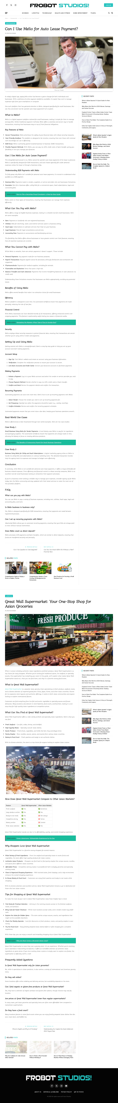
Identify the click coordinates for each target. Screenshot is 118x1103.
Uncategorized (10, 23)
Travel (93, 13)
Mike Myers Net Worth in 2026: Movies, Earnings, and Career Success (102, 146)
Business (25, 13)
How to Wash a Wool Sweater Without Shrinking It (38, 1056)
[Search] (112, 13)
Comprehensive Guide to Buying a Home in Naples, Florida (14, 577)
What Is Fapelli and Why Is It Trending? (24, 1029)
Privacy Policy (66, 1092)
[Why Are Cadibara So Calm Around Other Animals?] (16, 1047)
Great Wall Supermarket (13, 689)
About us (37, 1092)
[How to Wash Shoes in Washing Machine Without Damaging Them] (65, 1047)
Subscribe (108, 5)
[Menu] (6, 13)
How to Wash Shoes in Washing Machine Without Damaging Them (63, 1056)
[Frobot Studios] (59, 5)
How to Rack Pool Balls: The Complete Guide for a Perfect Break (101, 166)
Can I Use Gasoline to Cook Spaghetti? (25, 550)
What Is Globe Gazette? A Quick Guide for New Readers (102, 136)
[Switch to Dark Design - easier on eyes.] (109, 13)
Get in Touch (79, 1092)
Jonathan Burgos (11, 33)
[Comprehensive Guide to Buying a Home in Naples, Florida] (16, 568)
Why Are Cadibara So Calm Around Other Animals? (15, 1056)
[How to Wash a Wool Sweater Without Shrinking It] (41, 1047)
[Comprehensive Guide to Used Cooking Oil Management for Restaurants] (41, 568)
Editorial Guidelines (51, 1092)
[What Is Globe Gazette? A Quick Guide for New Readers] (86, 137)
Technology (47, 13)
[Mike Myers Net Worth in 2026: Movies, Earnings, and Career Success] (86, 146)
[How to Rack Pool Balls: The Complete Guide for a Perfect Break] (86, 166)
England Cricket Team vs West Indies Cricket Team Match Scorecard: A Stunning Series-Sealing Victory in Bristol (97, 114)
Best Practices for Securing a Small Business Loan (64, 577)
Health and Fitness (62, 13)
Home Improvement (80, 13)
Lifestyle (35, 13)
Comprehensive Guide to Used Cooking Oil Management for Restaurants (38, 578)
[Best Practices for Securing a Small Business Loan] (65, 568)
